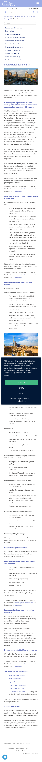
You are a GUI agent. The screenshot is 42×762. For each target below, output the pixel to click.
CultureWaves (8, 16)
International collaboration (14, 41)
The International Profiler (14, 60)
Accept (21, 382)
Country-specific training (13, 28)
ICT (11, 19)
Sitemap (22, 743)
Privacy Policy (7, 743)
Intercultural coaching (12, 57)
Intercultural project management (16, 44)
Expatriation (9, 31)
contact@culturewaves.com (15, 12)
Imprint (28, 743)
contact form (17, 191)
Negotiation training (12, 53)
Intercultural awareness (13, 34)
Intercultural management (14, 47)
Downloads (16, 743)
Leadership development (17, 675)
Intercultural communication (15, 37)
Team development (15, 679)
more (21, 393)
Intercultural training (19, 16)
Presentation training (12, 50)
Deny (21, 388)
